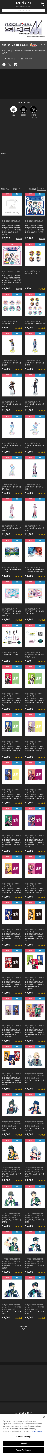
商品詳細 (19, 239)
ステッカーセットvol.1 (10, 654)
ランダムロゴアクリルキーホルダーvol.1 (34, 655)
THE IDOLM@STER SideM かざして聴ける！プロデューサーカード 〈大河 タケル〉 (11, 937)
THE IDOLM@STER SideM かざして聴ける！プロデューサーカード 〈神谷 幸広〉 (35, 796)
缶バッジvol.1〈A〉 (32, 273)
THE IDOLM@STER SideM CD (11, 222)
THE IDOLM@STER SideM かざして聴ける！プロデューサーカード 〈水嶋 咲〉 (34, 890)
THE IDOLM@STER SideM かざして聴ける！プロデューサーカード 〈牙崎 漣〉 (11, 984)
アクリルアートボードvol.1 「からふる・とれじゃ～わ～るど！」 (12, 613)
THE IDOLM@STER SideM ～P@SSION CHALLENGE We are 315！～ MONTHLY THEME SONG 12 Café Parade (11, 229)
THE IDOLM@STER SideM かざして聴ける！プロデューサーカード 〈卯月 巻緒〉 (12, 890)
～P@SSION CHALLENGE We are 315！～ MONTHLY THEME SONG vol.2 (34, 1075)
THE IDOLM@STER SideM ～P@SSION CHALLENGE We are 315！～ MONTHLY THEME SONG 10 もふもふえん (11, 280)
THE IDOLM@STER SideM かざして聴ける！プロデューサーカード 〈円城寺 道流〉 (34, 937)
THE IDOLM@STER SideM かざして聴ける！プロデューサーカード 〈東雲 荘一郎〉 (11, 843)
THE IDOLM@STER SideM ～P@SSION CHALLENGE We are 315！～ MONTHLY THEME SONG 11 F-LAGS (34, 228)
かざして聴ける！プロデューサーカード (11, 695)
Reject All (23, 1443)
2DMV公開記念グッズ (32, 271)
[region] (23, 1434)
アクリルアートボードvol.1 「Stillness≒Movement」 (35, 570)
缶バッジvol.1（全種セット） (35, 323)
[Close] (44, 1417)
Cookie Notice (36, 1431)
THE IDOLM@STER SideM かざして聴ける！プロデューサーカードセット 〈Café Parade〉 (35, 1033)
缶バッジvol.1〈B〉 (9, 323)
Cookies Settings (23, 1436)
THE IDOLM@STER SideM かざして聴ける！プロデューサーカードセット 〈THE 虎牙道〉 (11, 1081)
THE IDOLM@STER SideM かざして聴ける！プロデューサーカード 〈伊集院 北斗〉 (11, 749)
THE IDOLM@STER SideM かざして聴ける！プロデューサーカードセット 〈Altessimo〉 (11, 1033)
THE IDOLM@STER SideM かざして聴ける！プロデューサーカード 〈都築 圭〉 (34, 748)
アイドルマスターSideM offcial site (19, 59)
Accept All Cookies (23, 1450)
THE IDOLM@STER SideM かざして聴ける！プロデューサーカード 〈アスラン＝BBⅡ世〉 (34, 843)
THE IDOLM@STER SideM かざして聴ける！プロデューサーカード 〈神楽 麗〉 (11, 796)
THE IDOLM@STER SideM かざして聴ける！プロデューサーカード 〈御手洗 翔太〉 (34, 701)
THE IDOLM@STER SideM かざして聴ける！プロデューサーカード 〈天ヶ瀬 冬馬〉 (11, 701)
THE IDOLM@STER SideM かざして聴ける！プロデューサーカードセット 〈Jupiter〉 (34, 985)
